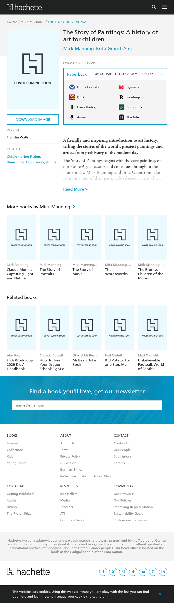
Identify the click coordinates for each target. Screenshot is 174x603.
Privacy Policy (70, 456)
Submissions (122, 456)
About (65, 435)
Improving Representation (133, 507)
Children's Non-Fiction (23, 157)
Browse (12, 443)
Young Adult (16, 463)
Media (65, 500)
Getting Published (20, 494)
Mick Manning (78, 48)
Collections (15, 450)
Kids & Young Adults (40, 162)
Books (12, 435)
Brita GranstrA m (114, 48)
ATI (62, 513)
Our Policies (122, 500)
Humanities (15, 162)
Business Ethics (71, 469)
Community (123, 486)
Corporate (16, 486)
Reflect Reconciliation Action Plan (85, 476)
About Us (67, 443)
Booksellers (68, 494)
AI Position (68, 463)
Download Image (33, 119)
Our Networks (124, 494)
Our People (122, 450)
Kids (10, 456)
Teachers (66, 507)
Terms (64, 450)
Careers (119, 463)
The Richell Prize (19, 513)
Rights (11, 500)
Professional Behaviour (131, 520)
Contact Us (122, 443)
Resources (69, 486)
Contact (121, 435)
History (12, 507)
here (101, 596)
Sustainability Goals (128, 513)
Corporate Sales (72, 520)
